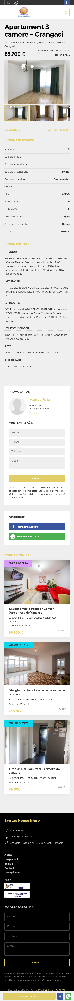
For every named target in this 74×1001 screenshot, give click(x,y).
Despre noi (11, 860)
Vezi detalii (34, 413)
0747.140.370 (8, 2)
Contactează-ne (59, 130)
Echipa (8, 864)
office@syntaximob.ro (16, 2)
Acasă (8, 855)
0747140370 (35, 406)
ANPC (7, 880)
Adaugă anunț (13, 873)
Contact (9, 868)
